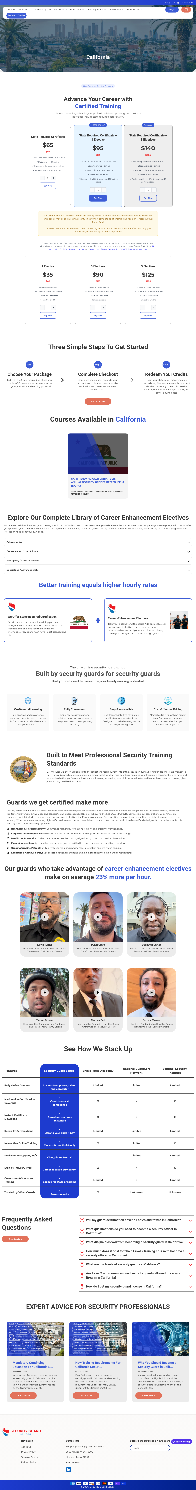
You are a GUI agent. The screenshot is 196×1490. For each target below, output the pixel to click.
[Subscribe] (167, 1448)
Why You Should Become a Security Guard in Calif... (157, 1365)
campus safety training (52, 1345)
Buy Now (48, 186)
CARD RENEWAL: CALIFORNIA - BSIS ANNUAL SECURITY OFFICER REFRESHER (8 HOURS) (97, 493)
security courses (114, 1345)
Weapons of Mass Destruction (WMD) (108, 249)
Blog (176, 2)
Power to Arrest (77, 249)
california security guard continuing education (43, 1342)
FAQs (168, 2)
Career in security (18, 1349)
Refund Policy (28, 1462)
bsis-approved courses (47, 1330)
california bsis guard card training (45, 1333)
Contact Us (188, 2)
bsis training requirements (22, 1330)
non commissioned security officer (88, 1345)
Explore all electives (137, 249)
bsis (75, 1323)
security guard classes (83, 1349)
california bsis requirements (22, 1336)
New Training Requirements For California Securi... (98, 1365)
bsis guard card (88, 1323)
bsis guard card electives (33, 1323)
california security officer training (24, 1345)
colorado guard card (39, 1349)
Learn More (23, 1395)
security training (80, 1352)
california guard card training (23, 1339)
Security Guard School (102, 1487)
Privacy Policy (28, 1452)
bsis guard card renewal (28, 1326)
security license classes (106, 1349)
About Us (26, 1447)
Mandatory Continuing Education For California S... (33, 1365)
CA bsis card (22, 1333)
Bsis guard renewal (50, 1326)
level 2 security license (115, 1342)
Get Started (98, 401)
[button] (60, 10)
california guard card (47, 1336)
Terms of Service (30, 1457)
